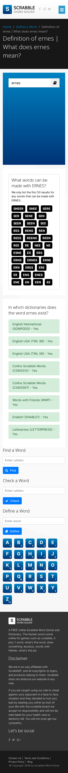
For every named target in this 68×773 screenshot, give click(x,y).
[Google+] (19, 740)
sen (42, 216)
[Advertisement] (34, 123)
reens (32, 238)
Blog (29, 761)
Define (13, 531)
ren (42, 231)
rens (29, 231)
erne (47, 260)
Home (7, 27)
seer (17, 223)
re (27, 245)
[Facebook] (9, 740)
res (16, 231)
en (27, 282)
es (29, 253)
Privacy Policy (16, 761)
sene (29, 216)
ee (48, 282)
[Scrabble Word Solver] (19, 9)
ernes (32, 260)
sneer (18, 208)
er (15, 275)
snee (33, 208)
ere (42, 267)
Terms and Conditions (36, 758)
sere (46, 208)
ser (16, 216)
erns (17, 260)
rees (17, 238)
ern (16, 267)
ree (16, 245)
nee (38, 245)
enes (39, 275)
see (43, 223)
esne (17, 253)
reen (46, 238)
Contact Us (14, 758)
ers (39, 253)
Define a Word (26, 27)
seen (31, 223)
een (38, 282)
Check (13, 501)
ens (26, 275)
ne (48, 245)
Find (12, 470)
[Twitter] (13, 740)
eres (29, 267)
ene (16, 282)
